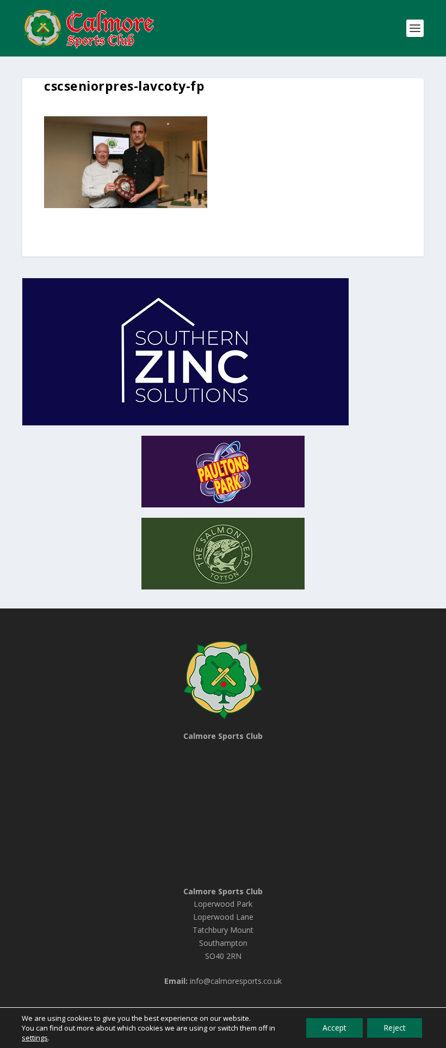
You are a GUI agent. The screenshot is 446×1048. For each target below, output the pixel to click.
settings (35, 1038)
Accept (334, 1027)
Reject (394, 1027)
